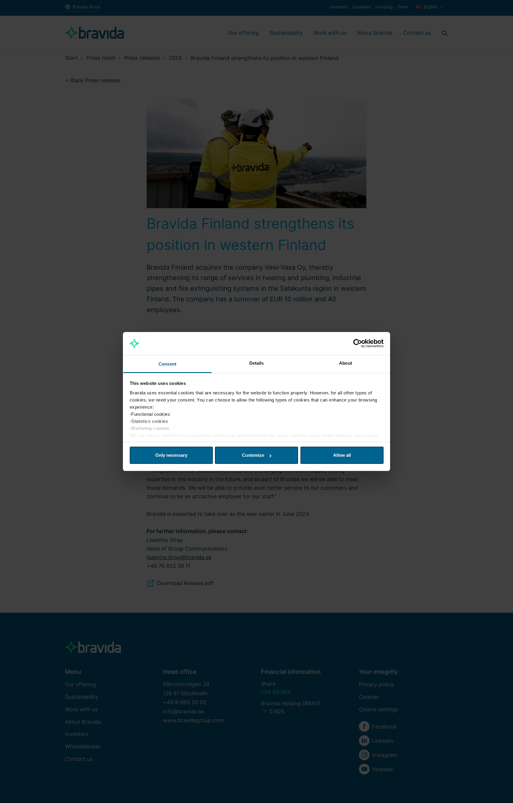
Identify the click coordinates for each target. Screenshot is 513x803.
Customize (253, 455)
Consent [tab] (167, 363)
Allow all (342, 455)
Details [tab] (256, 363)
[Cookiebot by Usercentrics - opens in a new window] (358, 343)
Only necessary (171, 455)
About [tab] (345, 363)
